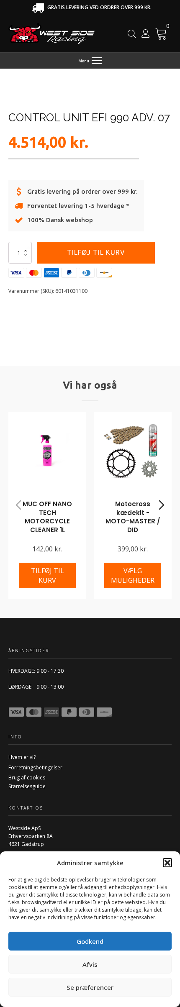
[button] (167, 862)
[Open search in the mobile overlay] (132, 34)
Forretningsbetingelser (35, 767)
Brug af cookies (26, 777)
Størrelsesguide (27, 786)
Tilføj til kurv (96, 252)
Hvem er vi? (22, 757)
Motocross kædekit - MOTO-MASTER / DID (132, 517)
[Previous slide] (18, 505)
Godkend (90, 941)
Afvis (90, 964)
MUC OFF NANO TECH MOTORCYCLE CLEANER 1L (47, 517)
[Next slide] (162, 505)
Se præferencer (90, 987)
